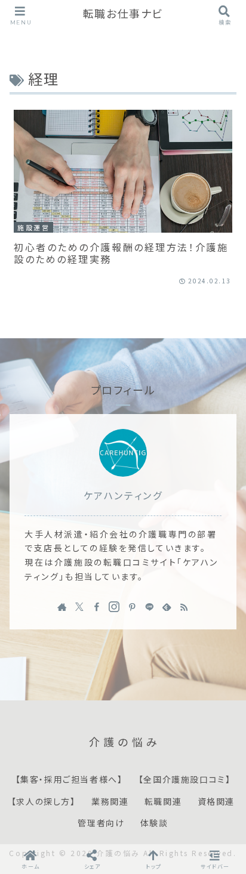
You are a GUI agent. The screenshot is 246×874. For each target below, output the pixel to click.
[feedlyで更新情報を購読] (166, 606)
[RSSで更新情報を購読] (184, 606)
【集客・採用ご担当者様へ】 (69, 779)
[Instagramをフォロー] (114, 606)
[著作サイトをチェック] (62, 606)
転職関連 (163, 801)
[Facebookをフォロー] (96, 606)
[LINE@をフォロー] (149, 606)
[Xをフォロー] (79, 606)
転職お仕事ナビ (123, 14)
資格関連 (216, 801)
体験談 (154, 823)
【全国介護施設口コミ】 (185, 779)
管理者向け (101, 823)
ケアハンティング (123, 495)
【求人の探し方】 (43, 801)
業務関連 (109, 801)
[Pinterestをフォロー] (132, 606)
